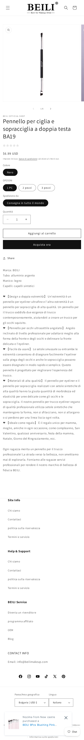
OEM (10, 630)
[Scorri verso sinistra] (33, 108)
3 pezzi (46, 187)
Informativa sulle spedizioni (43, 737)
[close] (66, 717)
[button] (8, 8)
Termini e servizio (19, 537)
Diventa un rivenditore (22, 612)
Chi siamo (14, 510)
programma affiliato (20, 621)
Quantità (8, 211)
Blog (10, 639)
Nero (10, 172)
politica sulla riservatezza (24, 528)
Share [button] (11, 258)
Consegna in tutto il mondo (25, 203)
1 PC (10, 187)
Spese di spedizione (28, 159)
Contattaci (14, 519)
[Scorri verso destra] (50, 108)
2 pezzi (27, 187)
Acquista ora (42, 244)
